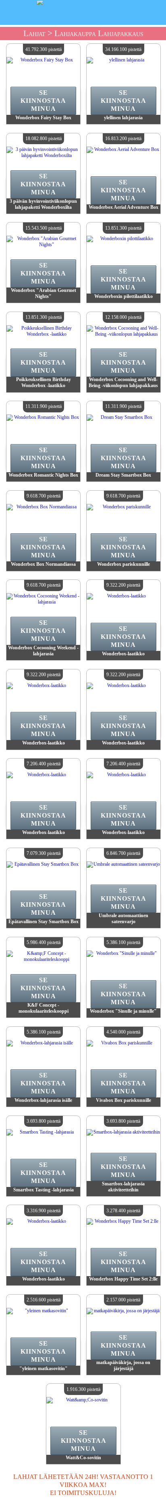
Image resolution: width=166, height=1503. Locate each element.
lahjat (34, 33)
